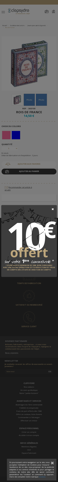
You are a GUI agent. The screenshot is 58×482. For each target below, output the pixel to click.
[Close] (53, 209)
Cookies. (42, 477)
